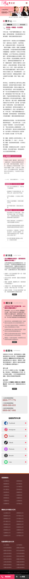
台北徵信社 (6, 481)
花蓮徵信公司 (6, 532)
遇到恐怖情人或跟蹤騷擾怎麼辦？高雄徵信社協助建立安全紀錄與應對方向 (15, 322)
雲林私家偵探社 (20, 556)
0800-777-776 (9, 11)
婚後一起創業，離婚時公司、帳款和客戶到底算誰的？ (15, 282)
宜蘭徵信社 (19, 498)
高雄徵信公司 (19, 527)
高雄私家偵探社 (20, 562)
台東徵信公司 (19, 532)
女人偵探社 (6, 545)
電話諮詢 (8, 576)
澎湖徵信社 (6, 503)
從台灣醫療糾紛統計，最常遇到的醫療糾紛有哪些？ (15, 259)
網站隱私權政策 (18, 574)
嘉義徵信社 (19, 492)
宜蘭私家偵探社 (20, 564)
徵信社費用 (12, 574)
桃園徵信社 (6, 483)
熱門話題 (22, 24)
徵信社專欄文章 (13, 179)
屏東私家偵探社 (7, 564)
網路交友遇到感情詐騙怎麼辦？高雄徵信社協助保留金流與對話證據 (15, 334)
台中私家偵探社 (20, 553)
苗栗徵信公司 (6, 518)
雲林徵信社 (19, 489)
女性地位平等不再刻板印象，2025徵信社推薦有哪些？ (15, 307)
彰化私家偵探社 (7, 556)
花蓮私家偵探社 (7, 567)
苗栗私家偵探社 (7, 553)
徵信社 (14, 17)
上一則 (7, 179)
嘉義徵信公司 (19, 524)
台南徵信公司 (6, 527)
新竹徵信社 (19, 483)
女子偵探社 (19, 545)
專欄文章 (26, 17)
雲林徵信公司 (19, 521)
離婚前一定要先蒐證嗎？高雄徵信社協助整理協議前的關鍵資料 (15, 338)
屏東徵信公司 (6, 530)
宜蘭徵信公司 (19, 530)
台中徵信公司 (19, 518)
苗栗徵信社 (6, 486)
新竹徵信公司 (19, 515)
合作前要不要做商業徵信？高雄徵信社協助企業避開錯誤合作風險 (15, 326)
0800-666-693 (9, 405)
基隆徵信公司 (19, 513)
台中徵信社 (19, 486)
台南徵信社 (6, 495)
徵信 (22, 572)
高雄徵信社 (19, 495)
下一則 (22, 179)
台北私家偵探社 (7, 547)
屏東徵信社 (6, 498)
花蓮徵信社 (6, 500)
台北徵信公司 (6, 513)
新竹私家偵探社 (20, 550)
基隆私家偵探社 (20, 547)
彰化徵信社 (6, 489)
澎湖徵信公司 (6, 535)
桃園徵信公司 (6, 515)
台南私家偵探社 (7, 562)
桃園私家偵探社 (7, 550)
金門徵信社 (19, 503)
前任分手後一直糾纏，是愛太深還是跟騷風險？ (15, 278)
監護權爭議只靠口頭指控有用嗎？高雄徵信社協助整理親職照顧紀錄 (15, 330)
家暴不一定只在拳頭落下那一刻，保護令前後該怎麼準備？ (15, 274)
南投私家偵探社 (7, 559)
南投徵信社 (6, 492)
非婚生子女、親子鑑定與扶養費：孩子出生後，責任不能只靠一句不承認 (15, 286)
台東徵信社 (19, 500)
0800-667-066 (9, 410)
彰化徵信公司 (6, 521)
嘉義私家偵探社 (20, 559)
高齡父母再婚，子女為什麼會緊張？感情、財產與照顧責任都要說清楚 (15, 291)
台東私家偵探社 (20, 567)
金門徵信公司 (19, 535)
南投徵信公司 (6, 524)
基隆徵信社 (19, 481)
